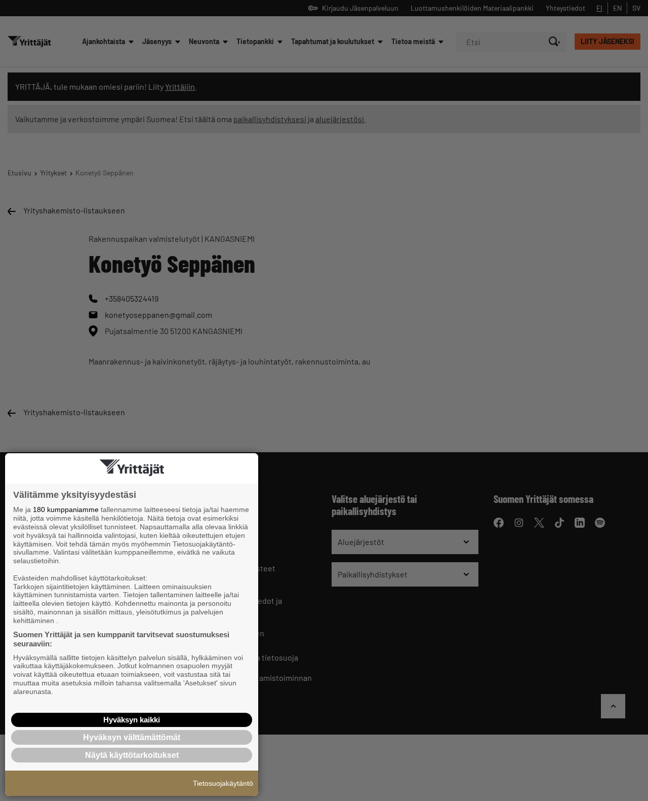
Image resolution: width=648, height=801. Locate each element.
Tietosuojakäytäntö (223, 783)
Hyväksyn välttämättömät (131, 737)
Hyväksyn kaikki (131, 719)
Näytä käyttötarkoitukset (132, 755)
